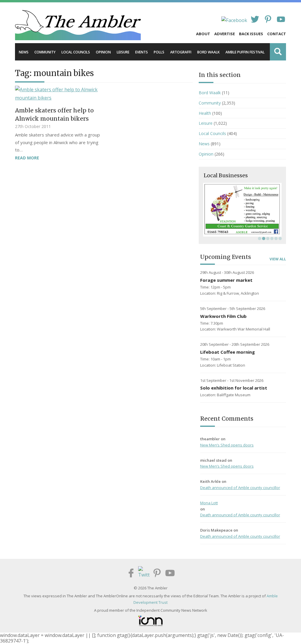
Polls (159, 52)
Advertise (224, 33)
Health (205, 113)
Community (45, 52)
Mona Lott (209, 502)
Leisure (123, 52)
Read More (27, 158)
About (203, 33)
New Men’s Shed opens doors (227, 445)
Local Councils (75, 52)
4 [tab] (271, 238)
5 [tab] (275, 238)
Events (141, 52)
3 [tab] (267, 238)
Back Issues (251, 33)
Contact (276, 33)
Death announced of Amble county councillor (240, 487)
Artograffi (180, 52)
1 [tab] (258, 238)
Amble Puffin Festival (245, 52)
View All (278, 259)
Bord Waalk (208, 52)
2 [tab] (263, 238)
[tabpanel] (242, 209)
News (24, 52)
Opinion (103, 52)
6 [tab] (279, 238)
